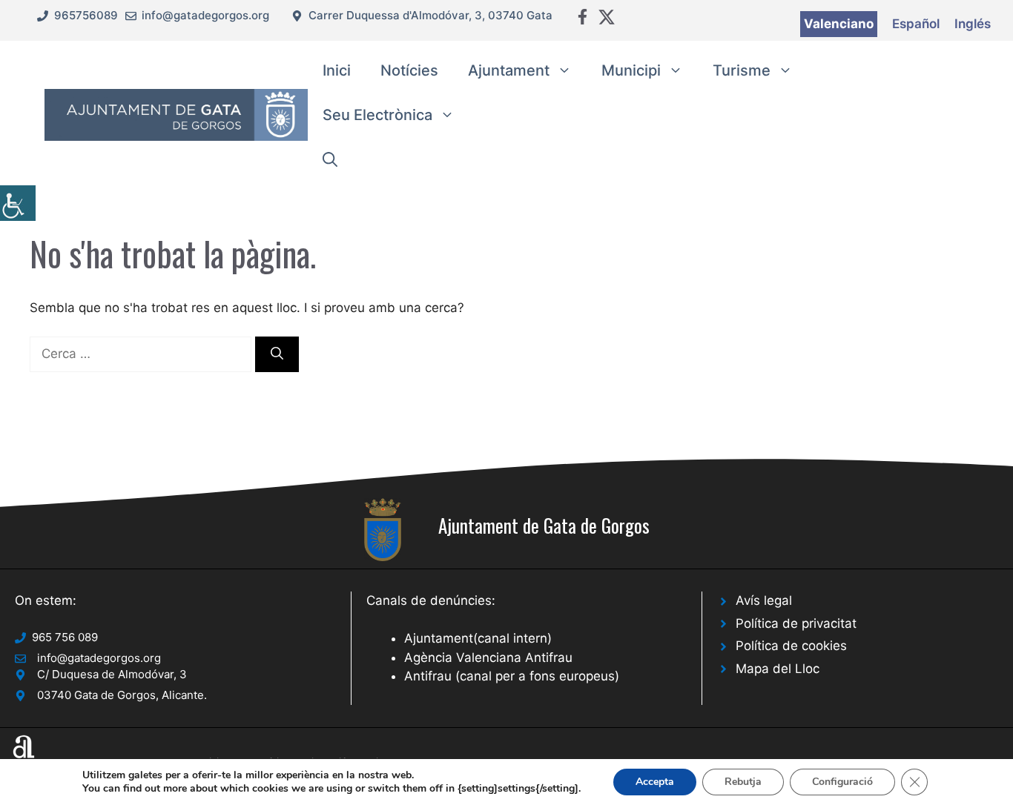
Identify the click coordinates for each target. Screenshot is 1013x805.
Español (916, 23)
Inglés (972, 23)
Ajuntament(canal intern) (478, 638)
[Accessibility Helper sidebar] (18, 203)
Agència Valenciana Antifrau (488, 657)
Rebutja (743, 782)
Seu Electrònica (377, 115)
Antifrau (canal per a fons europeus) (511, 676)
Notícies (409, 70)
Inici (337, 70)
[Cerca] (277, 354)
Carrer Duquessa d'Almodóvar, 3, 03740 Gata (430, 15)
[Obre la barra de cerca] (330, 159)
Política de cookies (791, 645)
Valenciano (839, 23)
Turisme (742, 70)
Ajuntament (509, 70)
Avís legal (764, 600)
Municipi (631, 70)
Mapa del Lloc (777, 668)
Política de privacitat (796, 623)
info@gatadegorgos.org (205, 15)
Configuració (842, 782)
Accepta (655, 782)
